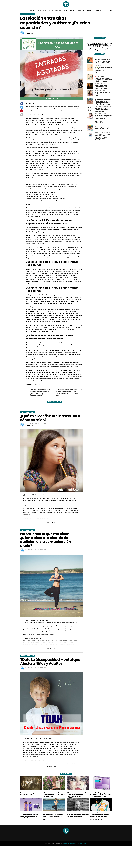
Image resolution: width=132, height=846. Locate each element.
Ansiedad (31, 10)
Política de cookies (82, 843)
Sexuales (89, 10)
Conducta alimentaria (43, 10)
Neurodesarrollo (69, 10)
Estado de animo (57, 10)
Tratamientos (98, 10)
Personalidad (81, 10)
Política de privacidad (69, 843)
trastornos (30, 33)
